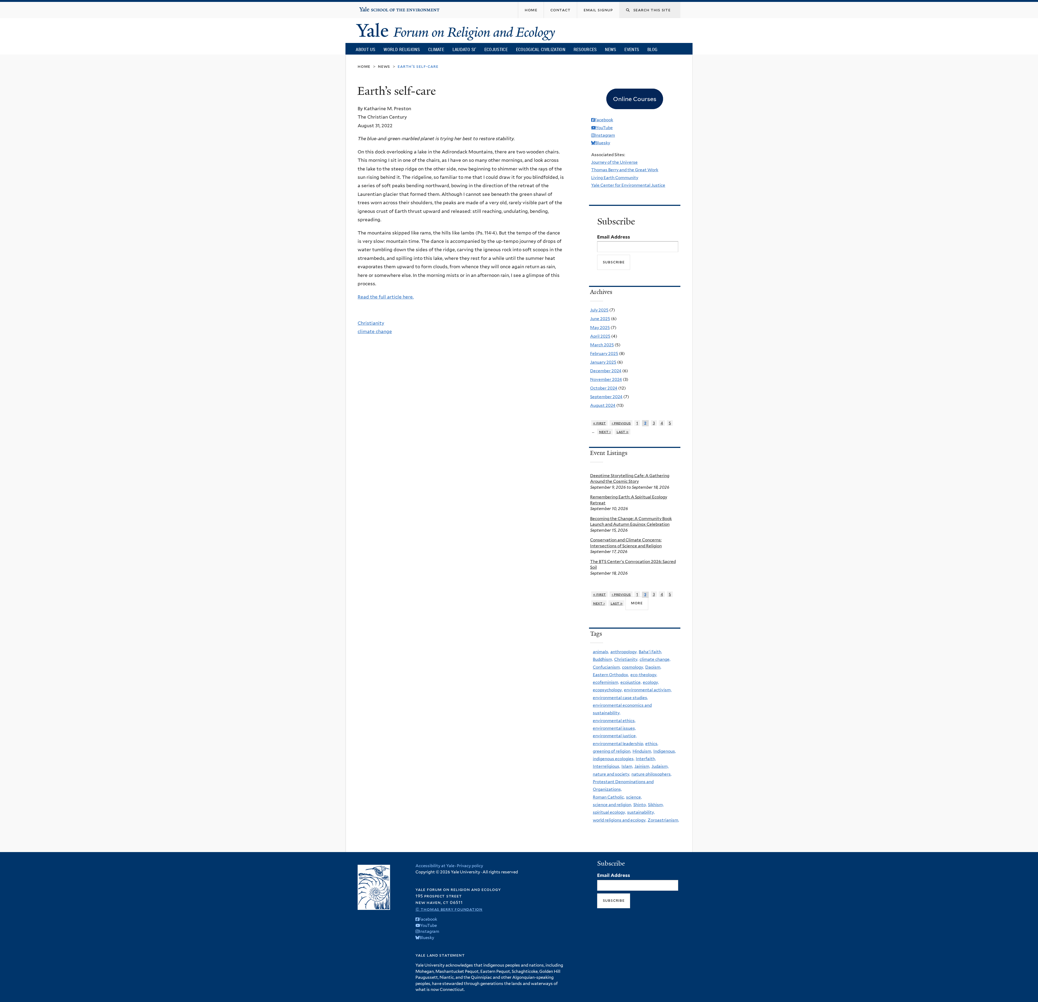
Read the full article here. (386, 297)
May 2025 (600, 327)
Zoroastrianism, (663, 820)
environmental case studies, (620, 697)
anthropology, (623, 651)
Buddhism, (603, 659)
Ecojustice (496, 49)
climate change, (655, 659)
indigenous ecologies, (613, 758)
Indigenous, (664, 751)
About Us (365, 49)
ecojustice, (630, 682)
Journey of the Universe (614, 162)
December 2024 (605, 370)
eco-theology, (643, 674)
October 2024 (603, 388)
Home (364, 66)
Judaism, (659, 766)
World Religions (402, 49)
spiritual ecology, (609, 812)
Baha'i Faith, (650, 651)
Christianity (371, 323)
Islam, (627, 766)
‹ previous (621, 423)
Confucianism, (607, 667)
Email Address (613, 237)
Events (631, 49)
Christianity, (626, 659)
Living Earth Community (614, 177)
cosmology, (633, 667)
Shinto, (640, 804)
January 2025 (603, 362)
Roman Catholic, (609, 797)
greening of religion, (612, 751)
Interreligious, (606, 766)
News (610, 49)
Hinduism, (642, 751)
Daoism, (653, 667)
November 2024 (606, 379)
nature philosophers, (651, 774)
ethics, (651, 743)
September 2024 (606, 396)
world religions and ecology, (619, 820)
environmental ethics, (614, 720)
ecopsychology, (608, 689)
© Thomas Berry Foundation (449, 909)
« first (599, 423)
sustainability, (641, 812)
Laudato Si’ (464, 49)
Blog (652, 49)
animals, (601, 651)
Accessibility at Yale (434, 865)
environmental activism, (647, 689)
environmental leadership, (618, 743)
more (637, 602)
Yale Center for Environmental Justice (628, 185)
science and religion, (612, 804)
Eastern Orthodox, (611, 674)
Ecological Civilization (540, 49)
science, (634, 797)
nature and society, (611, 774)
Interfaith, (646, 758)
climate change (375, 331)
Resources (585, 49)
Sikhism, (656, 804)
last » (623, 431)
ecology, (651, 682)
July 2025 (599, 310)
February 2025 (604, 353)
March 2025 (602, 344)
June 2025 (600, 318)
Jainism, (642, 766)
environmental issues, (614, 728)
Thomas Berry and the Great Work (624, 169)
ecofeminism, (606, 682)
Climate (436, 49)
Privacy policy (470, 865)
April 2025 (600, 336)
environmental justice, (615, 735)
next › (605, 431)
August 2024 (603, 405)
